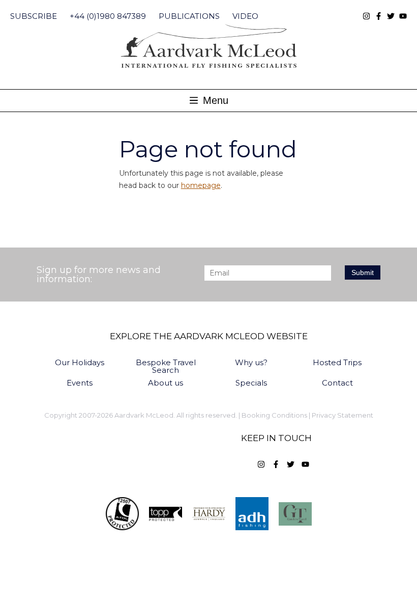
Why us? (251, 362)
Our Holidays (79, 362)
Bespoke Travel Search (166, 366)
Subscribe (33, 16)
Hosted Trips (337, 362)
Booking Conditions (274, 415)
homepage (201, 185)
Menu (214, 100)
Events (80, 383)
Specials (251, 383)
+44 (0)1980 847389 (108, 16)
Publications (189, 16)
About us (165, 383)
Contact (337, 383)
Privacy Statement (342, 415)
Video (245, 16)
